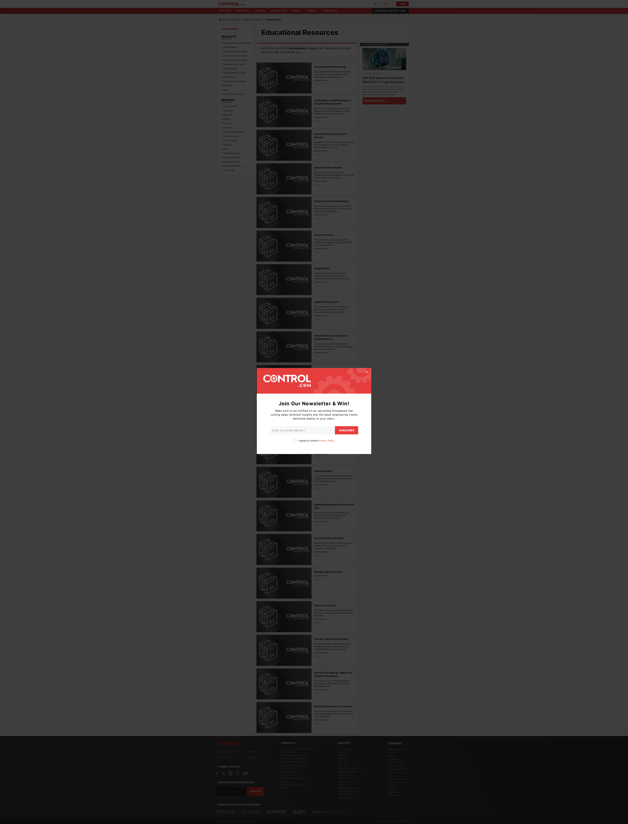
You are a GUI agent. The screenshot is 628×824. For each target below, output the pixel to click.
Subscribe (346, 430)
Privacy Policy (326, 440)
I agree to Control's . (316, 440)
